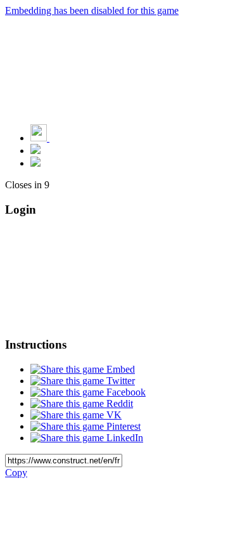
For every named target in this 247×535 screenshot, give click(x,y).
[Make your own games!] (66, 137)
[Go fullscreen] (35, 163)
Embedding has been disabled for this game (92, 10)
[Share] (35, 150)
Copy (16, 472)
